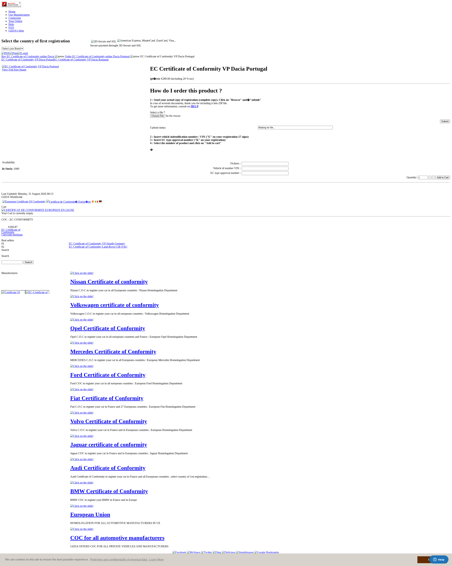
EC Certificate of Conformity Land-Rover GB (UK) (98, 246)
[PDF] (5, 52)
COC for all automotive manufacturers (117, 538)
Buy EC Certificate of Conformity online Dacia (27, 56)
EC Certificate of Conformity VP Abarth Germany (97, 243)
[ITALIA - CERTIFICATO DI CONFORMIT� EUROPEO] (96, 201)
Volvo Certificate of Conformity (108, 421)
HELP (194, 106)
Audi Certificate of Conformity (107, 468)
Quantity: (412, 177)
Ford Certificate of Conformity (107, 375)
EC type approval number (225, 172)
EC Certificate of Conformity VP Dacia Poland (27, 59)
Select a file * (157, 112)
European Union (90, 514)
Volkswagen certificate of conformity (114, 305)
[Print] (14, 52)
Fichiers (235, 163)
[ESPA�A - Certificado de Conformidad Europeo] (92, 201)
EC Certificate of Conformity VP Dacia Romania (81, 59)
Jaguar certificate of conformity (108, 444)
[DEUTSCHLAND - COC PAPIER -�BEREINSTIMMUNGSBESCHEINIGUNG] (100, 201)
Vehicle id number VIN (226, 168)
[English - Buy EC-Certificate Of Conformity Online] (24, 201)
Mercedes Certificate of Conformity (113, 351)
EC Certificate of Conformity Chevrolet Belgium (12, 226)
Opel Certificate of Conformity (107, 328)
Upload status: (158, 127)
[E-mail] (23, 52)
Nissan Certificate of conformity (109, 281)
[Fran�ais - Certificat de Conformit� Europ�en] (68, 201)
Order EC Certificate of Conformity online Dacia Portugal (97, 56)
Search (5, 255)
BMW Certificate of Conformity (109, 491)
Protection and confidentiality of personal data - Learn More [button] (127, 559)
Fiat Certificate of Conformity (106, 398)
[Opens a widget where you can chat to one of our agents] (438, 559)
